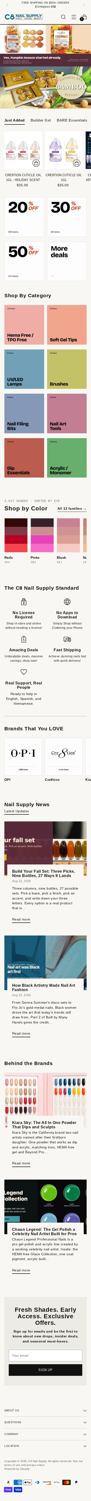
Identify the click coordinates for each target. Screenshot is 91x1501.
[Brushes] (67, 369)
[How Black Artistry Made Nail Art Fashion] (45, 962)
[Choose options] (36, 163)
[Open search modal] (63, 17)
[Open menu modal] (74, 17)
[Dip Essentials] (24, 458)
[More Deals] (67, 261)
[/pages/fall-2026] (45, 46)
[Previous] (7, 5)
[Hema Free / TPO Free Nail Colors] (24, 325)
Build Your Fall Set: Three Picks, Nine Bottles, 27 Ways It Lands (43, 873)
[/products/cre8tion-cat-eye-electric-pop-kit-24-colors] (45, 87)
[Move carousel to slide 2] (43, 98)
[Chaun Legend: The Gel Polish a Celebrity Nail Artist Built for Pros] (45, 1207)
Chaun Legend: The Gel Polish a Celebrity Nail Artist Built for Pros (44, 1231)
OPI (7, 780)
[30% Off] (67, 217)
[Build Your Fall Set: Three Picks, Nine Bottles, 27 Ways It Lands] (45, 848)
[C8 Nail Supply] (23, 17)
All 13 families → (72, 508)
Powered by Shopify (17, 1468)
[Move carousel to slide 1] (37, 98)
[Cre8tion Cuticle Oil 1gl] (64, 150)
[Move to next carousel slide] (63, 97)
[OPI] (23, 757)
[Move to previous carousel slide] (28, 97)
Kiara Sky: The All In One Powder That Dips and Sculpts (44, 1124)
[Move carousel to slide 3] (48, 98)
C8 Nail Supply (37, 1461)
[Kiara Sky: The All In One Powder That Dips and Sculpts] (45, 1100)
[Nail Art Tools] (67, 413)
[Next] (83, 5)
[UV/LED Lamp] (24, 369)
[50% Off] (24, 261)
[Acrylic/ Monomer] (67, 458)
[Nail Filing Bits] (24, 413)
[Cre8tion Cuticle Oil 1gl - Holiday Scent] (23, 150)
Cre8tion (52, 780)
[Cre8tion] (64, 757)
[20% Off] (24, 217)
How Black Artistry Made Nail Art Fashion (43, 987)
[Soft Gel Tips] (67, 325)
